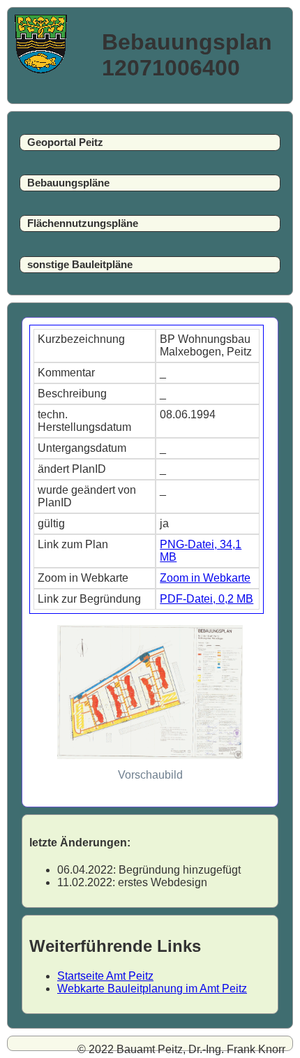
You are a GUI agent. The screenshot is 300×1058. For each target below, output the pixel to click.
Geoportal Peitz (65, 142)
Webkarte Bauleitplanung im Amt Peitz (152, 988)
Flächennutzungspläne (82, 223)
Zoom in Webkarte (205, 578)
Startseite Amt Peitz (105, 976)
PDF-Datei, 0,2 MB (206, 599)
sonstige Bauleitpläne (80, 264)
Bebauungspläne (68, 183)
